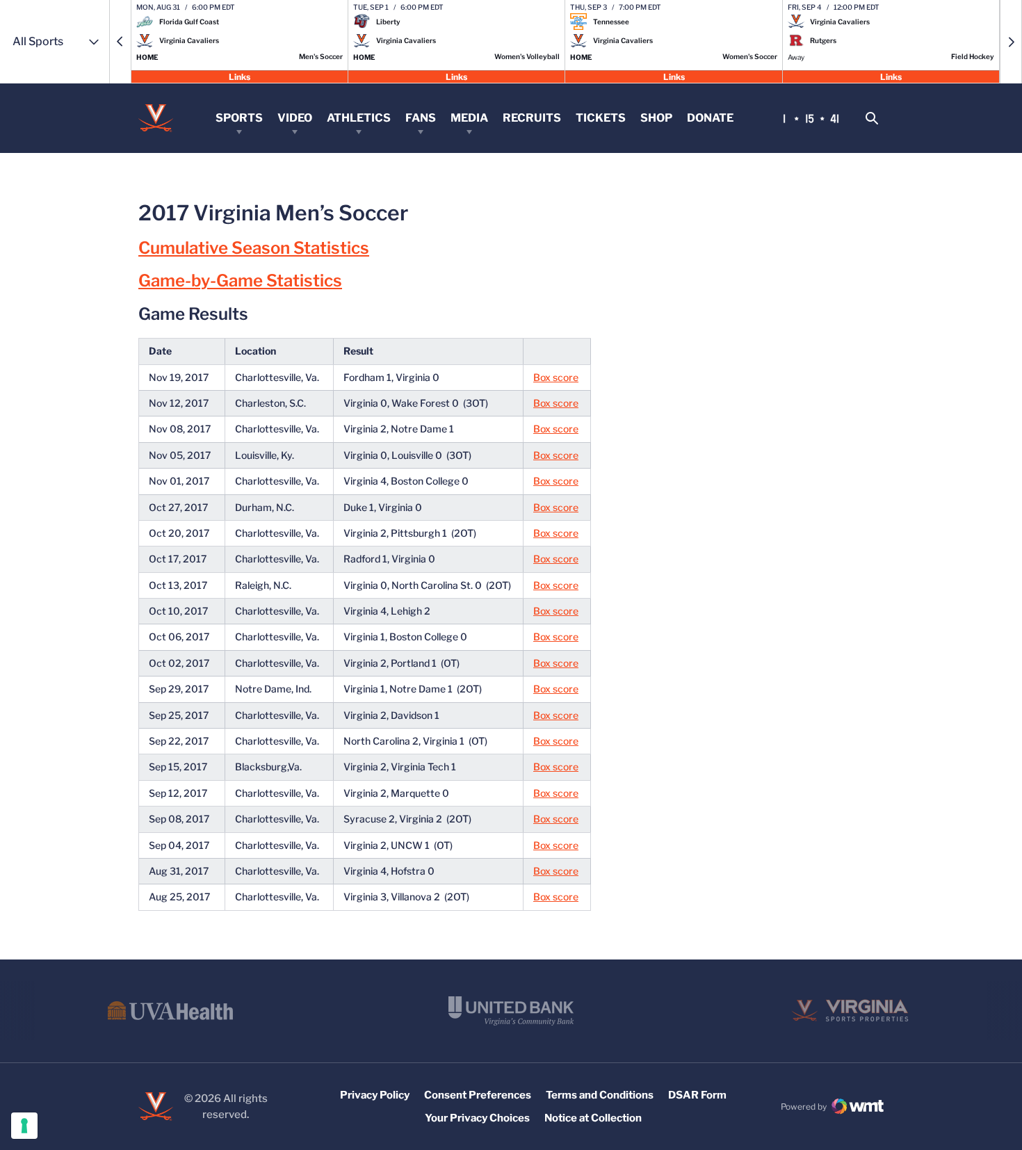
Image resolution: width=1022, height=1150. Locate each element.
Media (469, 117)
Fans (420, 117)
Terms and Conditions (600, 1095)
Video (294, 117)
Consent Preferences (477, 1095)
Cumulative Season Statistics (253, 248)
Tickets (601, 117)
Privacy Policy (374, 1095)
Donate (710, 117)
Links (239, 76)
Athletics (359, 117)
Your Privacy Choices (477, 1118)
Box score (555, 377)
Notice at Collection (593, 1118)
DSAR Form (697, 1095)
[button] (120, 41)
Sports (239, 117)
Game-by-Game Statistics (240, 280)
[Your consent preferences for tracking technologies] (24, 1125)
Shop (656, 117)
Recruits (532, 117)
